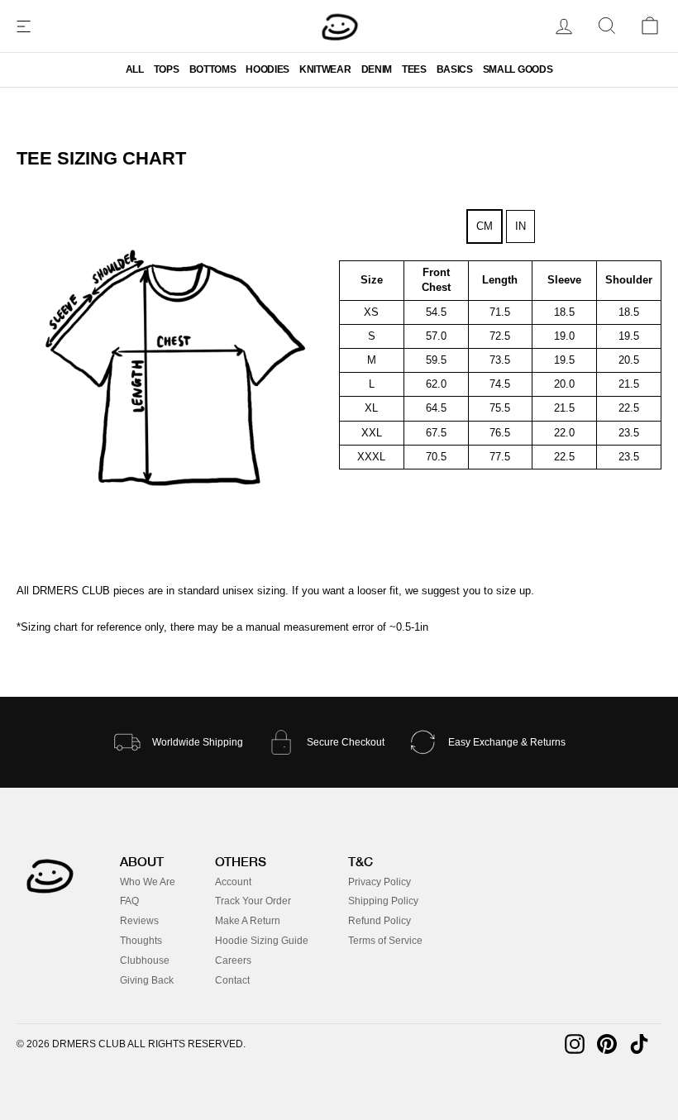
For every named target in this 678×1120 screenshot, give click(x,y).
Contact (232, 980)
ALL (135, 69)
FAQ (129, 901)
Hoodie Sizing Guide (261, 940)
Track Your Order (253, 901)
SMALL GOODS (517, 69)
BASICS (455, 69)
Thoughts (141, 940)
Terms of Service (385, 940)
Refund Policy (379, 921)
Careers (233, 960)
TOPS (166, 69)
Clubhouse (145, 960)
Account (233, 882)
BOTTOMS (212, 69)
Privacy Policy (379, 882)
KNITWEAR (325, 69)
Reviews (139, 921)
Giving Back (147, 980)
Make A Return (247, 921)
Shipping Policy (383, 901)
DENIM (376, 69)
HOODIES (267, 69)
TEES (414, 69)
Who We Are (147, 882)
